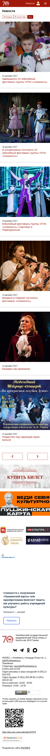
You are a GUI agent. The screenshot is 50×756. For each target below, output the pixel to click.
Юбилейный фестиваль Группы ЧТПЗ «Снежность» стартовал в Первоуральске (24, 227)
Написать (12, 620)
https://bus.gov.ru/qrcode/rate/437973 (19, 732)
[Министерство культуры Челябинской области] (12, 530)
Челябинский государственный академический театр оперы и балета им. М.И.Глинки (32, 637)
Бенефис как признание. (16, 369)
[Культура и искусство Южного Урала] (12, 540)
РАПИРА (25, 748)
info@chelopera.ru (11, 660)
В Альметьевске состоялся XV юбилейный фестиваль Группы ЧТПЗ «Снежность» (24, 152)
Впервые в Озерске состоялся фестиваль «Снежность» (20, 299)
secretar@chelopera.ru (25, 666)
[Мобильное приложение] (38, 540)
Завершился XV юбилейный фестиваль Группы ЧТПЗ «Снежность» (25, 80)
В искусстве (20, 17)
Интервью (7, 17)
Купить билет (25, 477)
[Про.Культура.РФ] (38, 530)
